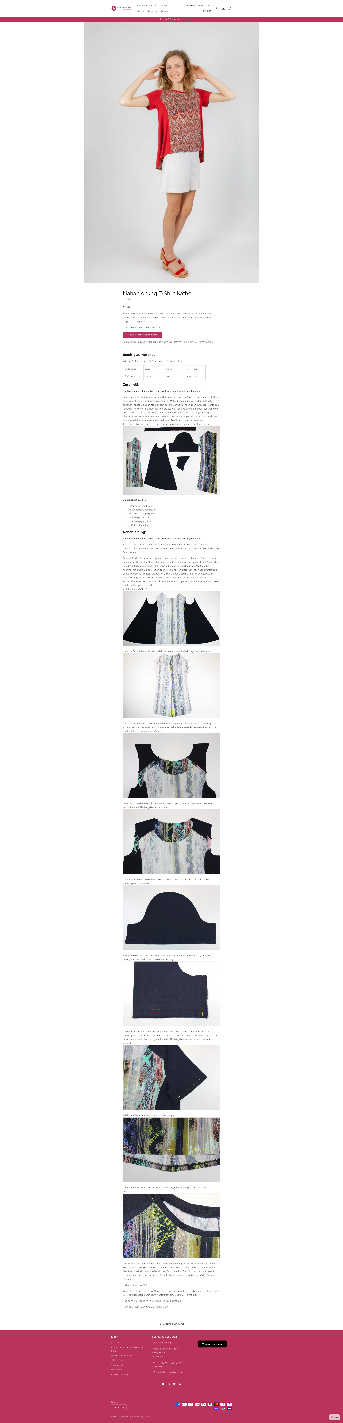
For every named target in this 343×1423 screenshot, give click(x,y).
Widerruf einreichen (212, 1344)
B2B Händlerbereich (120, 1374)
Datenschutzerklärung (121, 1356)
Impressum (116, 1370)
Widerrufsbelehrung (120, 1360)
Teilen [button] (128, 307)
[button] (148, 5)
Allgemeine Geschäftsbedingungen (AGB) (128, 1349)
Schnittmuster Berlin (125, 1417)
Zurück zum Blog (173, 1323)
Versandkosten (118, 1365)
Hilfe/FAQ (115, 1343)
